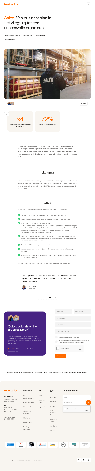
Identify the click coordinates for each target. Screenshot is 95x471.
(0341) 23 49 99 (9, 419)
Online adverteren (28, 407)
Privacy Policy (76, 337)
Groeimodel (53, 426)
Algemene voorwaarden (24, 460)
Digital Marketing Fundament (53, 413)
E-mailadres (61, 325)
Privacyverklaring (38, 460)
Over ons (53, 397)
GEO (40, 396)
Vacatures (53, 401)
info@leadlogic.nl (9, 417)
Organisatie (61, 318)
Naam (66, 397)
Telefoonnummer (63, 331)
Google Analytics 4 (28, 402)
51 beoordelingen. (13, 350)
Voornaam (60, 311)
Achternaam (79, 311)
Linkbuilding (26, 418)
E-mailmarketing (27, 422)
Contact (52, 430)
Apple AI (42, 407)
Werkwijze (53, 406)
